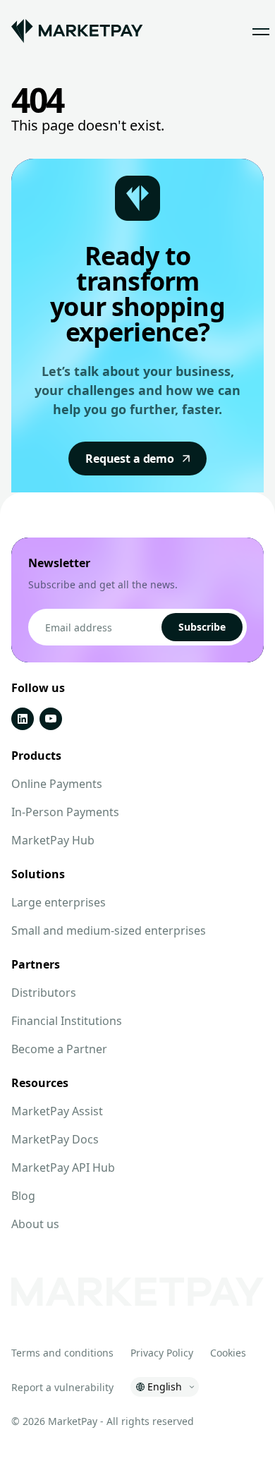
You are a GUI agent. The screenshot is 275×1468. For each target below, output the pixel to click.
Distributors (43, 992)
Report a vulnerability (62, 1387)
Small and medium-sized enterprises (108, 930)
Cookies (228, 1352)
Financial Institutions (66, 1021)
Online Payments (56, 783)
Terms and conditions (62, 1352)
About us (35, 1224)
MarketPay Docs (55, 1139)
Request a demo (129, 458)
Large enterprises (58, 902)
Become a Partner (59, 1049)
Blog (23, 1195)
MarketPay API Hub (63, 1167)
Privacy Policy (161, 1352)
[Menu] (261, 31)
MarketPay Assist (57, 1111)
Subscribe (202, 626)
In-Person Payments (65, 812)
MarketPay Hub (52, 840)
